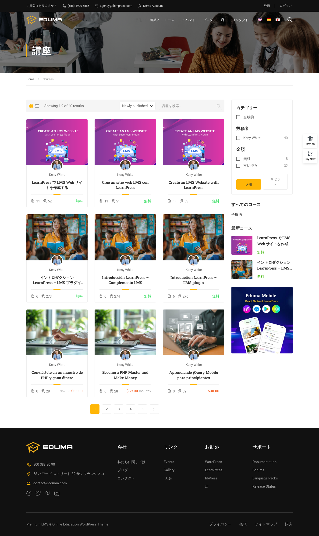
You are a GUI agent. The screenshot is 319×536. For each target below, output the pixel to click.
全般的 (248, 117)
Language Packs (265, 478)
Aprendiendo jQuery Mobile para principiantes (193, 375)
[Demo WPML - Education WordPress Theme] (44, 20)
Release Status (264, 486)
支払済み (250, 166)
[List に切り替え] (37, 106)
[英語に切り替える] (259, 20)
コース (169, 20)
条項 (243, 524)
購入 (289, 524)
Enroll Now (57, 142)
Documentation (264, 462)
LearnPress (214, 470)
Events (169, 462)
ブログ (208, 20)
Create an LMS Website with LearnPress (194, 185)
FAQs (168, 478)
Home (30, 79)
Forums (258, 470)
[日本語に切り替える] (277, 20)
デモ (138, 20)
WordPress (213, 462)
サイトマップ (266, 524)
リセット (275, 181)
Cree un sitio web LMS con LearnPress (125, 185)
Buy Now (310, 159)
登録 (267, 5)
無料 (246, 159)
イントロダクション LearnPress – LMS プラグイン (57, 280)
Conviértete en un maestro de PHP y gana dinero (57, 375)
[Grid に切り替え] (31, 106)
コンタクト (240, 20)
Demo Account (153, 5)
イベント (188, 20)
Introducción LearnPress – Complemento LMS (125, 280)
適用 (248, 184)
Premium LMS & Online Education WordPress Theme (67, 524)
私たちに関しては (131, 462)
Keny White (252, 138)
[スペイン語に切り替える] (268, 20)
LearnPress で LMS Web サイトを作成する (57, 185)
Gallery (169, 470)
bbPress (211, 478)
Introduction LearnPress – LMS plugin (193, 280)
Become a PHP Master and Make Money (125, 375)
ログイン (286, 5)
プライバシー (220, 524)
